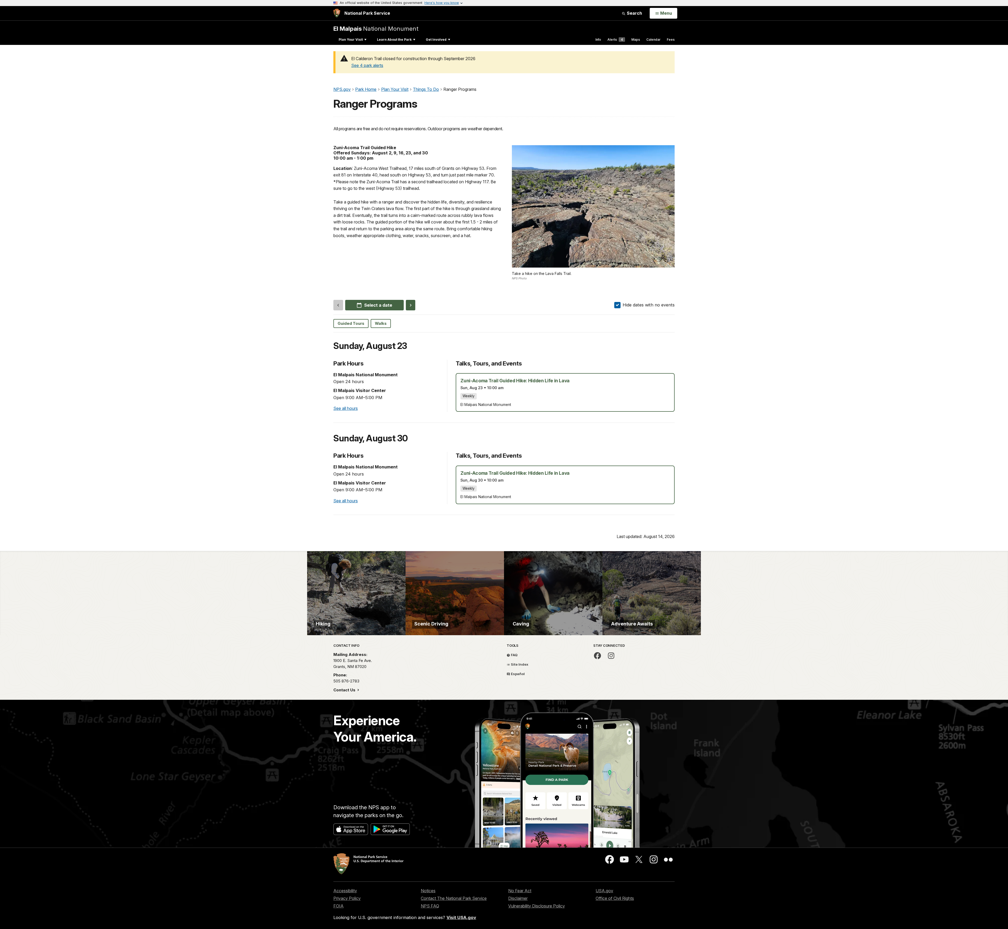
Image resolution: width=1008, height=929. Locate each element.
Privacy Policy (347, 898)
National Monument (375, 28)
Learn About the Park (394, 39)
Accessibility (345, 890)
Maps (635, 39)
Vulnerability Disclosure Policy (536, 906)
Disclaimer (518, 898)
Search (634, 13)
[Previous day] (338, 305)
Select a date (378, 305)
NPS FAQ (430, 906)
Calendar (653, 39)
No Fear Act (519, 890)
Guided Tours (351, 323)
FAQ (514, 655)
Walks (381, 323)
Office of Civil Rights (615, 898)
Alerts (615, 39)
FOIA (338, 906)
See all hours (345, 408)
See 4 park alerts (367, 65)
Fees (671, 39)
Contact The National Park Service (454, 898)
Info (598, 39)
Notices (428, 890)
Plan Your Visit (351, 39)
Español (517, 674)
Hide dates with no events (649, 304)
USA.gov (604, 890)
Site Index (519, 664)
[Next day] (411, 305)
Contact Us (344, 689)
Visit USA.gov (461, 917)
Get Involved (436, 39)
